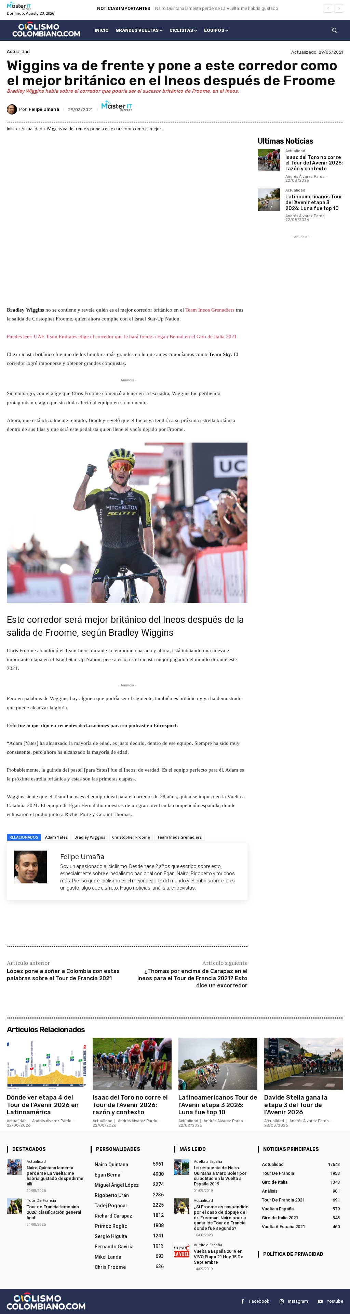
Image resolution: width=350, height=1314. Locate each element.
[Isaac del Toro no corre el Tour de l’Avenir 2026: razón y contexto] (269, 160)
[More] (119, 923)
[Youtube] (320, 1302)
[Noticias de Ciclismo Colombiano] (46, 29)
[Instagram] (281, 1302)
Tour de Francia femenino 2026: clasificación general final (54, 1212)
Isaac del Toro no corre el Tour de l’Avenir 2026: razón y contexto (314, 163)
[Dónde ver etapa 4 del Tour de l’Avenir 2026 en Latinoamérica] (46, 1064)
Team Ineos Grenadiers (209, 310)
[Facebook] (56, 923)
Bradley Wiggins (90, 837)
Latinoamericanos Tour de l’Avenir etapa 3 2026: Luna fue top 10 (313, 202)
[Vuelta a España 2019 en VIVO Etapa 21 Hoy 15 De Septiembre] (181, 1250)
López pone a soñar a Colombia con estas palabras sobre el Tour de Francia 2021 (63, 975)
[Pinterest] (87, 923)
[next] (339, 8)
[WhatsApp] (103, 923)
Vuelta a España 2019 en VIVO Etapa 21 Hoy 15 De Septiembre (218, 1256)
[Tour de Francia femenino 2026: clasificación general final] (14, 1206)
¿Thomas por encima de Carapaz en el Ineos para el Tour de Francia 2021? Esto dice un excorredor (192, 978)
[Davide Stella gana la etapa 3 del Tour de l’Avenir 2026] (303, 1064)
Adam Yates (56, 837)
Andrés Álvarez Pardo (305, 176)
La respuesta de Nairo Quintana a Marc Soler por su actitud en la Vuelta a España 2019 (220, 1175)
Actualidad (18, 51)
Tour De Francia (41, 1200)
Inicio (12, 129)
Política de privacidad (293, 1254)
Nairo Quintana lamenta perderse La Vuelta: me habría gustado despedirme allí (55, 1175)
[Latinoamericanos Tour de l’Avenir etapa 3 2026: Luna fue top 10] (269, 199)
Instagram (298, 1301)
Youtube (335, 1301)
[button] (334, 30)
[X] (72, 923)
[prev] (328, 8)
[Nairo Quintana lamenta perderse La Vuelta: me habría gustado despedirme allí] (14, 1167)
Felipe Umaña (44, 109)
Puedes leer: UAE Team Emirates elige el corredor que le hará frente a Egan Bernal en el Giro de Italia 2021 (122, 336)
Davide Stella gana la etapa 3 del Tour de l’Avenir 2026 (295, 1105)
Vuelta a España (208, 1161)
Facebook (259, 1301)
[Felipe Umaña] (13, 109)
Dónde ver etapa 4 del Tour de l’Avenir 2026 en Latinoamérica (43, 1105)
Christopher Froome (131, 837)
